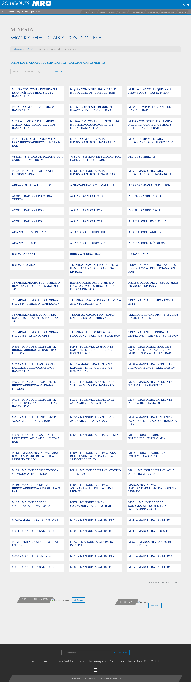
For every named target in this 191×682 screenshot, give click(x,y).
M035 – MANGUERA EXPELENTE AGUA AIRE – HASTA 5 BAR (92, 419)
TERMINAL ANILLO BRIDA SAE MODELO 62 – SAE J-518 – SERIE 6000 (95, 334)
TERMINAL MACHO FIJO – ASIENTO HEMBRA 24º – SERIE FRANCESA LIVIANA (94, 268)
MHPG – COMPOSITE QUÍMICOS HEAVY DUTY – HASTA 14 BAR (149, 91)
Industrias (122, 12)
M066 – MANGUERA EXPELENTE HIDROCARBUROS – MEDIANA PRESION (34, 385)
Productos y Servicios (107, 12)
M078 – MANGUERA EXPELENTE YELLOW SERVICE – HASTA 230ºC (92, 383)
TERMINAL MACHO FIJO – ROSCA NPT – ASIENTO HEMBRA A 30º (92, 316)
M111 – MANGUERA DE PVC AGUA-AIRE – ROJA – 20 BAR (151, 472)
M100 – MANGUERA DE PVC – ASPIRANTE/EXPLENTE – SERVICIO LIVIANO (94, 488)
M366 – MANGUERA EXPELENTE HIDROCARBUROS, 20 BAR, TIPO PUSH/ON (34, 350)
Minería (30, 49)
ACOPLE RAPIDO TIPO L (144, 210)
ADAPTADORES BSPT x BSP (147, 221)
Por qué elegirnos (136, 12)
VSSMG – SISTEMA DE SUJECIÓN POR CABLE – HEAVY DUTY (37, 158)
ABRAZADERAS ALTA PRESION (149, 185)
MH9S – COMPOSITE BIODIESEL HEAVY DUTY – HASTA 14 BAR (91, 108)
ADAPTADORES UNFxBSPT (88, 243)
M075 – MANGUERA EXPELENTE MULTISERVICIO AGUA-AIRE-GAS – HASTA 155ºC (35, 403)
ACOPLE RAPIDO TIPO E (28, 221)
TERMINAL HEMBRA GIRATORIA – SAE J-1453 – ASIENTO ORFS (35, 334)
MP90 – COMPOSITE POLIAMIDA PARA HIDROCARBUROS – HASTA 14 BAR (36, 142)
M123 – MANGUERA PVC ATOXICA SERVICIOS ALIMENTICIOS (35, 472)
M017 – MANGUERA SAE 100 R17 (150, 567)
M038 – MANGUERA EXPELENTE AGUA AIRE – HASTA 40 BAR (92, 401)
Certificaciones (152, 12)
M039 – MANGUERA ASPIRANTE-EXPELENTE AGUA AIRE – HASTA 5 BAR (35, 438)
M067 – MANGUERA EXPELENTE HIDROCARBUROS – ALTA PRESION (152, 366)
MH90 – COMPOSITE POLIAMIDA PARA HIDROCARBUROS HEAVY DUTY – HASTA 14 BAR (150, 125)
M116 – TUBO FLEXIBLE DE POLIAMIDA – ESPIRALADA (146, 436)
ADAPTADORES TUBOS (27, 243)
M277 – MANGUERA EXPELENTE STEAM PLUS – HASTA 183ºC (150, 383)
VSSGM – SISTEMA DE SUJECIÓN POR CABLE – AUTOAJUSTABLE (95, 158)
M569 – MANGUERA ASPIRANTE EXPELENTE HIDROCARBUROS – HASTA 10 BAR (34, 368)
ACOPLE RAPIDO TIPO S (28, 210)
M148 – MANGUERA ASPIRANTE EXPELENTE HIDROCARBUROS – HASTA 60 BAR (92, 350)
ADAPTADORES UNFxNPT (29, 232)
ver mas (78, 600)
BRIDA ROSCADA (23, 264)
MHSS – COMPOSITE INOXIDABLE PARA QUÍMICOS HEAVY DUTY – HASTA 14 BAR (35, 93)
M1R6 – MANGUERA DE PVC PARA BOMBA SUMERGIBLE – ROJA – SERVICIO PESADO (35, 456)
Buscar (58, 71)
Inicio (85, 12)
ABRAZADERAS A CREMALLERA (92, 185)
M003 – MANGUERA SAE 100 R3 (91, 530)
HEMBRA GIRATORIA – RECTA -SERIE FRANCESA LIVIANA (153, 284)
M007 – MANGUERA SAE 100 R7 (33, 567)
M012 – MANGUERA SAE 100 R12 (92, 520)
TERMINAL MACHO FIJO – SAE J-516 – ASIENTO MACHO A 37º (95, 302)
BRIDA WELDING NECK (86, 253)
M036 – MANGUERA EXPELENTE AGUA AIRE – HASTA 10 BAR (34, 419)
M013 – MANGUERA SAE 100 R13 (150, 556)
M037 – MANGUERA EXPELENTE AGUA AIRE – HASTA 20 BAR (150, 401)
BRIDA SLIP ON (138, 253)
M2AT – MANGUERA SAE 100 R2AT (35, 520)
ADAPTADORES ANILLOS (145, 232)
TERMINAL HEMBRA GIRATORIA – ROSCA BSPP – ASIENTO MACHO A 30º (35, 318)
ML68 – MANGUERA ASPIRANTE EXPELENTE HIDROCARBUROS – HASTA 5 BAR (92, 368)
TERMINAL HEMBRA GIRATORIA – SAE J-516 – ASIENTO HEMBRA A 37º (36, 302)
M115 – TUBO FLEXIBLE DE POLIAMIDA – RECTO (146, 454)
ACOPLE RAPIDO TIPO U (86, 196)
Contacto (182, 12)
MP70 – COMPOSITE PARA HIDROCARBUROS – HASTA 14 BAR (94, 140)
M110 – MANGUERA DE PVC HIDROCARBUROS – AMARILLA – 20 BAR (36, 488)
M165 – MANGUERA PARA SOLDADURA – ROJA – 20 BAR (32, 504)
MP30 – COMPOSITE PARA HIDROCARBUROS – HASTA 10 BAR (152, 140)
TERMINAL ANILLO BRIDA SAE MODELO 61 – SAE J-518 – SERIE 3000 (153, 334)
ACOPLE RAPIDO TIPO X (144, 196)
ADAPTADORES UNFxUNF (88, 232)
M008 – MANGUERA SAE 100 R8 (91, 567)
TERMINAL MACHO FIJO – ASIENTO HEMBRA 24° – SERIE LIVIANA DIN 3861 (152, 268)
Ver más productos (163, 582)
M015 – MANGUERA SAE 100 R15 (92, 556)
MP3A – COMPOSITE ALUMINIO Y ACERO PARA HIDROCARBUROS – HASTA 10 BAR (35, 125)
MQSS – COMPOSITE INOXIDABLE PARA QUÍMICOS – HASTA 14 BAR (93, 91)
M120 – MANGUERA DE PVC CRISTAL (95, 434)
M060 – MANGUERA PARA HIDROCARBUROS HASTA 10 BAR (151, 172)
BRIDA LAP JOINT (24, 253)
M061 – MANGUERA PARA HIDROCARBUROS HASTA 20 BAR (92, 172)
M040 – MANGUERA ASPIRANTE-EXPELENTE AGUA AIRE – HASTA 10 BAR (152, 421)
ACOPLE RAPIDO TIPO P (86, 210)
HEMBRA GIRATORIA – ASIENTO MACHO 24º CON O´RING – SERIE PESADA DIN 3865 (92, 286)
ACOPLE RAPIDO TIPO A (86, 221)
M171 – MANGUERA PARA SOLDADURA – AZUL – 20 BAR (90, 504)
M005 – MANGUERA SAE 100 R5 (149, 520)
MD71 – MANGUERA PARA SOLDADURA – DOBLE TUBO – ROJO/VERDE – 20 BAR (149, 506)
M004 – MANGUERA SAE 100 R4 (33, 530)
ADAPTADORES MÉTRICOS (146, 243)
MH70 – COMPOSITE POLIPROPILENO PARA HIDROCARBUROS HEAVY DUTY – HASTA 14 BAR (95, 125)
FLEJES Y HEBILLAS (141, 156)
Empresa (93, 12)
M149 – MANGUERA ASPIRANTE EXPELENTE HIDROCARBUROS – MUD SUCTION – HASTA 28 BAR (150, 350)
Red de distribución (168, 12)
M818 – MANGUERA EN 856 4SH (33, 556)
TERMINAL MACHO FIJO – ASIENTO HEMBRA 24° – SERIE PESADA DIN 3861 (36, 286)
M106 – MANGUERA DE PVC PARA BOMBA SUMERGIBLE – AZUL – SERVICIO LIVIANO (93, 456)
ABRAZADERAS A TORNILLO (31, 185)
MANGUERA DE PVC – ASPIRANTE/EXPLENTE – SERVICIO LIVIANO (152, 488)
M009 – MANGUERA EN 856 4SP (149, 530)
